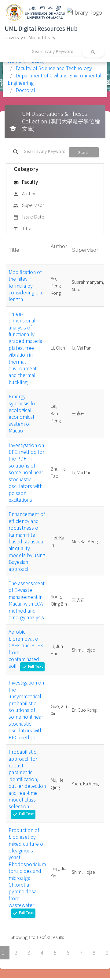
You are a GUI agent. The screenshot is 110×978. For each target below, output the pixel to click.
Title (22, 228)
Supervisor (28, 204)
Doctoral (24, 90)
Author (24, 193)
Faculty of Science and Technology (53, 68)
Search (84, 152)
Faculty (25, 181)
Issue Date (28, 216)
